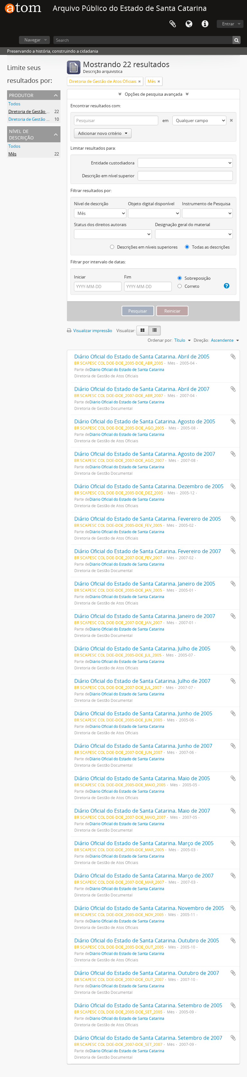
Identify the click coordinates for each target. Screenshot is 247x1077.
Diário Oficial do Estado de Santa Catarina (126, 369)
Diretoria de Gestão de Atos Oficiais (42, 111)
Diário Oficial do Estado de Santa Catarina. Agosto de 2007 (144, 453)
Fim (127, 277)
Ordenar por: (160, 340)
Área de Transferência (173, 24)
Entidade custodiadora (112, 163)
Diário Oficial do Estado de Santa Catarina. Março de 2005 (144, 843)
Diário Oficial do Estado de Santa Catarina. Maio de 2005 (142, 778)
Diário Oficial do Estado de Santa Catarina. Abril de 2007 (141, 389)
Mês (12, 154)
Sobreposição (197, 278)
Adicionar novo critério (100, 133)
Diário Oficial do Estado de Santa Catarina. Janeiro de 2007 (144, 616)
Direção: (201, 340)
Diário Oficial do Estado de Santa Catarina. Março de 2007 (144, 875)
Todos (14, 104)
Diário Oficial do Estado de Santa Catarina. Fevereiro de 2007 (147, 551)
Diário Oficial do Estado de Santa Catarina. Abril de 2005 (141, 356)
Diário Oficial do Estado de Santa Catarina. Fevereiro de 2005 (147, 518)
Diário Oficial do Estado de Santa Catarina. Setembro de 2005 (148, 1005)
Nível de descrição (21, 133)
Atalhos (205, 24)
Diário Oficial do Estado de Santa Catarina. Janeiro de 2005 (144, 583)
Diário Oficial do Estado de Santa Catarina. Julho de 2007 (142, 680)
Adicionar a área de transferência (233, 356)
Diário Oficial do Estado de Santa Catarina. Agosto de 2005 (144, 421)
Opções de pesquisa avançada (153, 94)
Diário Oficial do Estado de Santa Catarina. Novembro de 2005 (149, 908)
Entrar (228, 24)
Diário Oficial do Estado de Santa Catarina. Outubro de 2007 (146, 972)
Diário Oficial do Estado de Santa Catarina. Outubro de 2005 (146, 940)
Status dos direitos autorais (100, 224)
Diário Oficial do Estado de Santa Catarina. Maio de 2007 (142, 810)
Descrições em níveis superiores (147, 247)
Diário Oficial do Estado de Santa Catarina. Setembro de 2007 (148, 1037)
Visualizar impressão (92, 330)
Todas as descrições (210, 247)
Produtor (21, 94)
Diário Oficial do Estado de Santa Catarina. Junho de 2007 (143, 745)
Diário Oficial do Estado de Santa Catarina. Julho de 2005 (142, 648)
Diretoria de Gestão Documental (39, 119)
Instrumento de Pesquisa (206, 204)
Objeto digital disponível (151, 204)
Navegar (32, 40)
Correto (191, 286)
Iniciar (80, 277)
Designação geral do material (182, 224)
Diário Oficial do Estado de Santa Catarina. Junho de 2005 (143, 713)
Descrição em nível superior (108, 176)
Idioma (189, 24)
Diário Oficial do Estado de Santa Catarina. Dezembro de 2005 (149, 486)
